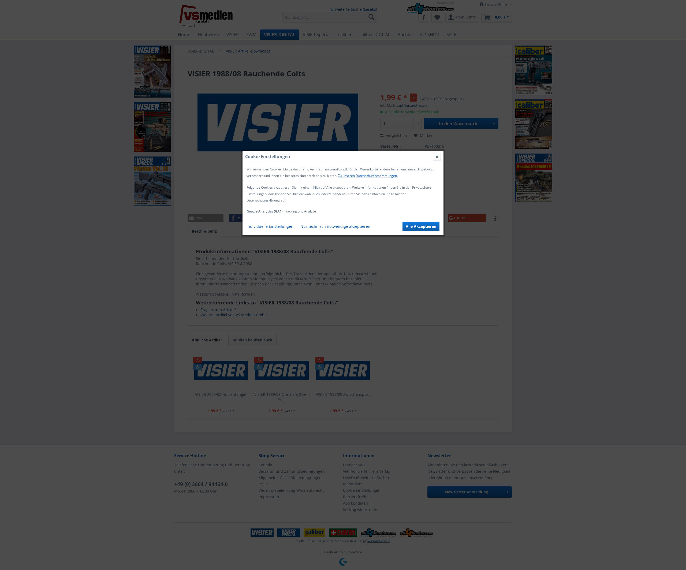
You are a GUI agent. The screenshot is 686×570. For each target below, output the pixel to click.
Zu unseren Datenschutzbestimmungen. (368, 175)
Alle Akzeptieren (421, 226)
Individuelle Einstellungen (270, 226)
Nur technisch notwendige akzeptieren (335, 226)
